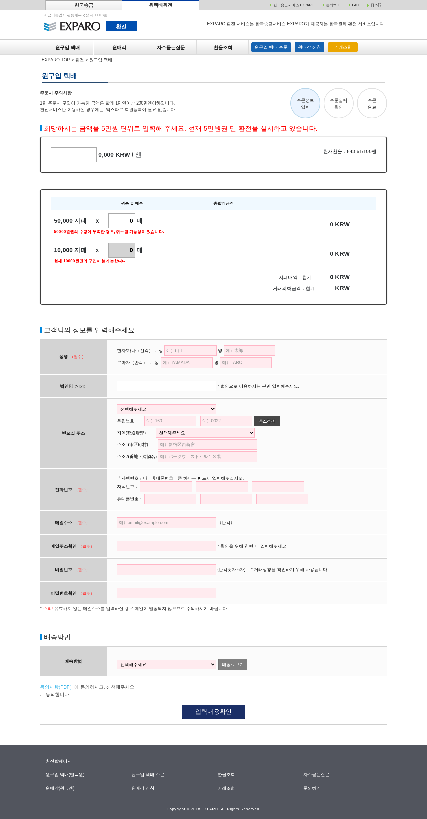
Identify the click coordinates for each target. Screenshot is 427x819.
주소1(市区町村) (137, 444)
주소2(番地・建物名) (137, 456)
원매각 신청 (309, 47)
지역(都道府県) (135, 432)
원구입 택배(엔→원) (65, 774)
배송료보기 (233, 664)
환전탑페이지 (59, 761)
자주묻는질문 (171, 47)
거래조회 (343, 47)
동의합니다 (56, 694)
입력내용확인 (213, 711)
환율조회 (223, 47)
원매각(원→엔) (60, 788)
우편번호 (125, 420)
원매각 (119, 47)
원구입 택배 (67, 47)
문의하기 (312, 788)
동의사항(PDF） (57, 687)
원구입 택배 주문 (271, 47)
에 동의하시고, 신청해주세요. (88, 687)
